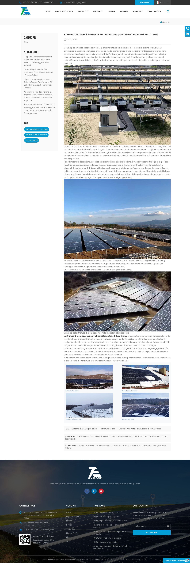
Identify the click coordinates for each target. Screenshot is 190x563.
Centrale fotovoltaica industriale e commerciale (140, 428)
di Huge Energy (120, 336)
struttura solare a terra (103, 512)
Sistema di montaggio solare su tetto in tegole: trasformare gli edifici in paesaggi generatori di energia (38, 83)
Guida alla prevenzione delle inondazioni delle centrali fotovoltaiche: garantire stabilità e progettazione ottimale (115, 446)
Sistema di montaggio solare (84, 428)
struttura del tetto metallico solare (107, 538)
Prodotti (83, 11)
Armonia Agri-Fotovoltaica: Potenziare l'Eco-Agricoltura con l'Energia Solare (38, 72)
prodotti (69, 521)
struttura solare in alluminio (36, 135)
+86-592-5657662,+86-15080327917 (38, 2)
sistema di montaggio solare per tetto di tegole (109, 533)
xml (67, 541)
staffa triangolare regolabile (105, 542)
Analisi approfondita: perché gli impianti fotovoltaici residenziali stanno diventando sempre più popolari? (38, 96)
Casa (47, 11)
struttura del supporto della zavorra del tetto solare (110, 547)
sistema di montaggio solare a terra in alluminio (109, 526)
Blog (26, 42)
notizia (124, 11)
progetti (98, 11)
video (111, 11)
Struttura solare (108, 428)
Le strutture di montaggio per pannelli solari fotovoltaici (88, 336)
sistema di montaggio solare (37, 129)
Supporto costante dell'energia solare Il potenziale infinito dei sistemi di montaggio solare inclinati (38, 61)
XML (145, 559)
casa (68, 512)
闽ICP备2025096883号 (115, 559)
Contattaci (144, 2)
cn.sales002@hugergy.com (74, 2)
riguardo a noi (64, 11)
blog (68, 537)
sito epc (138, 11)
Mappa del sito (72, 533)
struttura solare (31, 140)
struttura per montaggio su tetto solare (110, 521)
